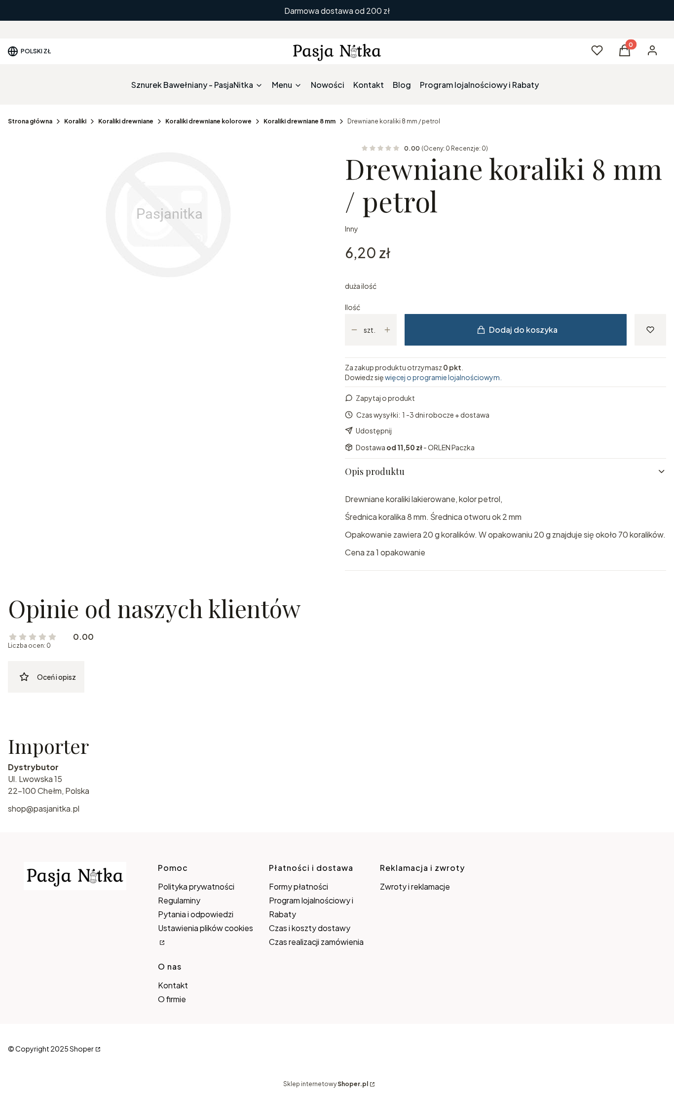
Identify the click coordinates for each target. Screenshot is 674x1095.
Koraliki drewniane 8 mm (299, 121)
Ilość (352, 307)
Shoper (82, 1048)
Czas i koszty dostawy (309, 928)
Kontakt (173, 985)
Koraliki (75, 121)
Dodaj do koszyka (523, 329)
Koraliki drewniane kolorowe (208, 121)
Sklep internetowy (325, 1084)
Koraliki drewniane (125, 121)
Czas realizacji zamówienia (316, 942)
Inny (351, 228)
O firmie (172, 999)
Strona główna (30, 121)
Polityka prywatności (196, 886)
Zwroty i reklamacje (415, 886)
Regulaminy (179, 900)
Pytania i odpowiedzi (195, 914)
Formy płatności (298, 886)
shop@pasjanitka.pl (43, 808)
